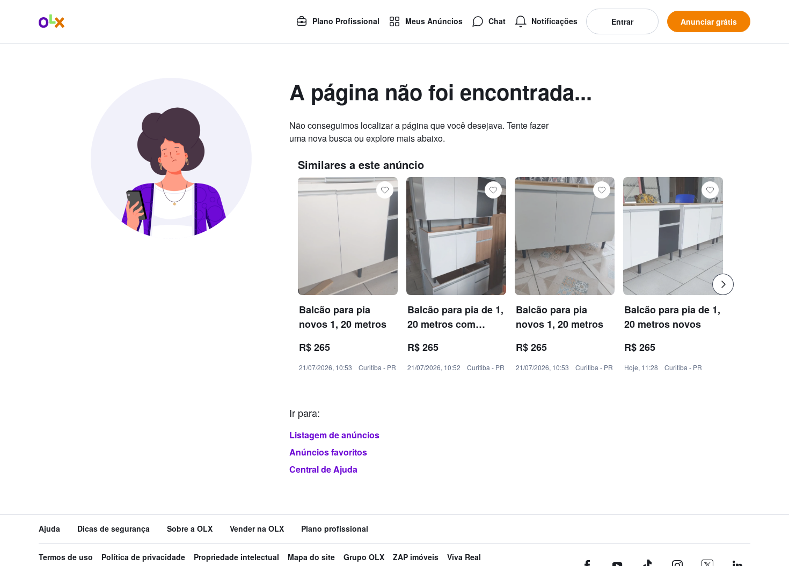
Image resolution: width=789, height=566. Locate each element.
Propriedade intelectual (236, 557)
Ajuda (49, 529)
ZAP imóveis (416, 557)
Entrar (622, 21)
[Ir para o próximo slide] (723, 284)
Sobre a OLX (190, 529)
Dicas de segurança (113, 529)
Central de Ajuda (323, 469)
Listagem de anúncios (334, 435)
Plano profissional (334, 529)
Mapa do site (311, 557)
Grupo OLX (364, 557)
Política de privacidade (143, 557)
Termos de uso (66, 557)
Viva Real (464, 557)
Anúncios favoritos (328, 452)
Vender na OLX (257, 529)
